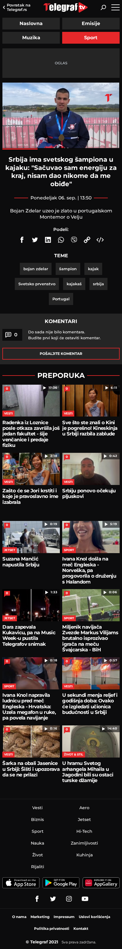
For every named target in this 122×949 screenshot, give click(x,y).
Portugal (61, 298)
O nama (19, 916)
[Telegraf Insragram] (69, 899)
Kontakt (80, 928)
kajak (93, 268)
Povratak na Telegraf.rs (18, 7)
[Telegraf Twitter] (53, 899)
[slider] (60, 149)
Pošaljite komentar (61, 353)
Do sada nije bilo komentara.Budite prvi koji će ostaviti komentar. (64, 335)
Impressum (64, 916)
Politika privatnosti (51, 928)
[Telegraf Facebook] (37, 899)
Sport (90, 37)
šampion (68, 268)
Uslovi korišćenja (94, 916)
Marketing (39, 916)
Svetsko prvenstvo (36, 283)
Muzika (31, 37)
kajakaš (74, 283)
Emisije (91, 23)
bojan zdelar (35, 268)
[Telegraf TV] (85, 899)
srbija (98, 283)
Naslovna (31, 23)
